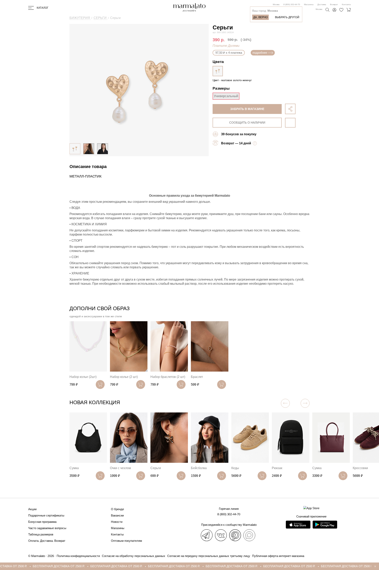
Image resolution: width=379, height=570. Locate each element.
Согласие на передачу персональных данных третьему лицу (208, 556)
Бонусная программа (42, 521)
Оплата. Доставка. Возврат (46, 540)
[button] (305, 403)
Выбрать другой (287, 17)
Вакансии (117, 515)
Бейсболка (199, 468)
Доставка (321, 4)
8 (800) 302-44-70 (291, 4)
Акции (32, 509)
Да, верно (260, 17)
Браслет (197, 376)
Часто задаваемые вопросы (47, 528)
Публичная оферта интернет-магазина (278, 556)
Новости (116, 521)
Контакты (346, 4)
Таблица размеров (40, 534)
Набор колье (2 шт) (124, 376)
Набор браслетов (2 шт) (167, 376)
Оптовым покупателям (126, 540)
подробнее (259, 52)
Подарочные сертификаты (46, 515)
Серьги (155, 468)
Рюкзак (277, 468)
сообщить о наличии (247, 122)
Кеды (235, 468)
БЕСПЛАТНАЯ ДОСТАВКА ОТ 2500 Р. (37, 566)
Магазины (308, 4)
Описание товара (88, 166)
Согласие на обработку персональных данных (133, 556)
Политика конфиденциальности (78, 556)
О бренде (117, 509)
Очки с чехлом (120, 468)
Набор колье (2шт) (83, 376)
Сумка (74, 468)
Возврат (334, 4)
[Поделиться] (290, 109)
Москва (276, 4)
